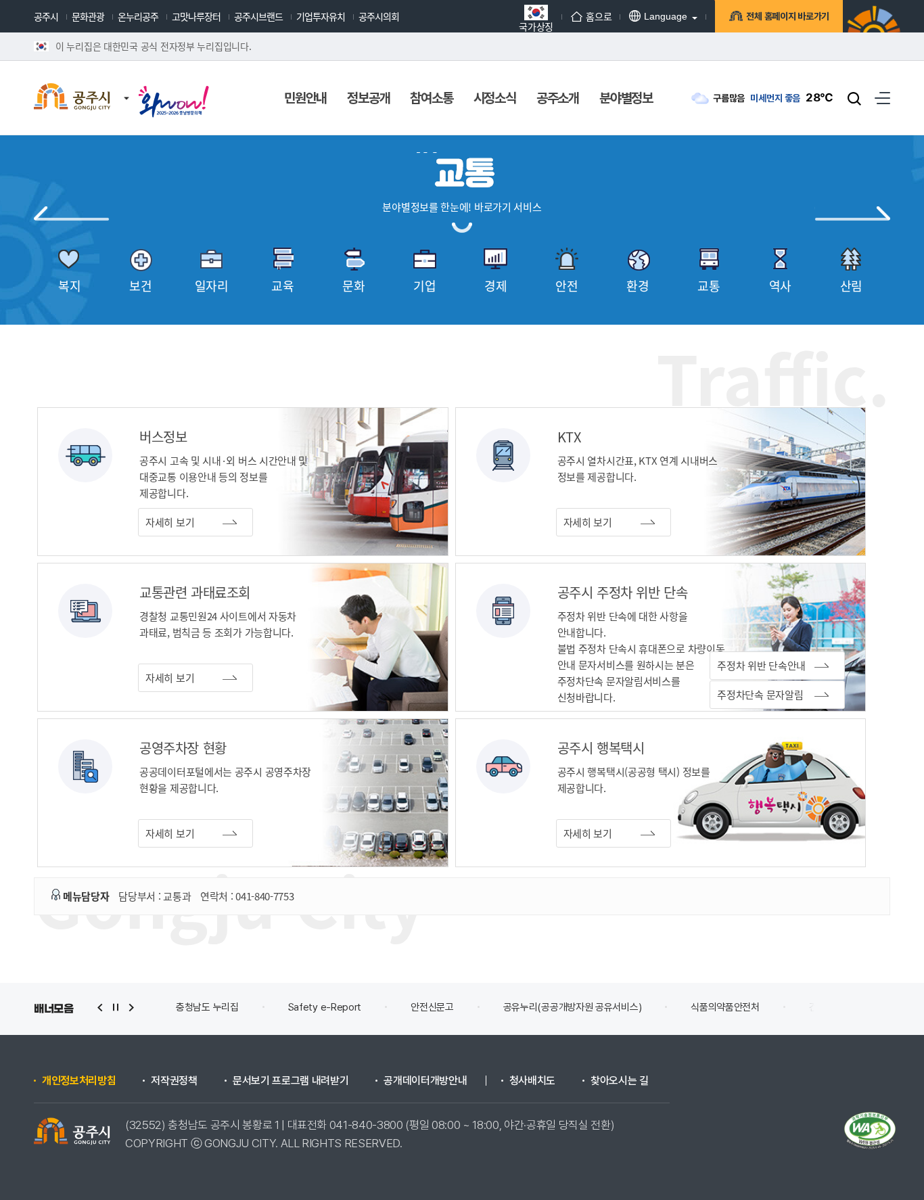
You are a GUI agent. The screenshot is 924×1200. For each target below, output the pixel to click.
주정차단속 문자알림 (760, 694)
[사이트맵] (882, 98)
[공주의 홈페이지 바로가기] (126, 84)
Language (665, 16)
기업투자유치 (320, 16)
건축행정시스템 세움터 (853, 1007)
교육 (72, 213)
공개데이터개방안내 (425, 1081)
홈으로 (598, 16)
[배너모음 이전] (100, 1007)
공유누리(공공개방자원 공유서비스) (572, 1007)
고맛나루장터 (196, 16)
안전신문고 (432, 1007)
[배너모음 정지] (115, 1007)
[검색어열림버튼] (854, 98)
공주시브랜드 (258, 16)
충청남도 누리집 (207, 1007)
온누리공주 (138, 16)
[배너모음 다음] (131, 1007)
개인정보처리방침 (79, 1081)
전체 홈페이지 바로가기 (787, 16)
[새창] (174, 89)
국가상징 (536, 25)
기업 (852, 213)
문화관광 (88, 16)
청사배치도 (532, 1081)
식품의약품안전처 (725, 1007)
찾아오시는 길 (620, 1081)
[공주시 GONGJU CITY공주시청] (72, 98)
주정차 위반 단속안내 (761, 665)
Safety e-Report (325, 1007)
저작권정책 (174, 1081)
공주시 (46, 16)
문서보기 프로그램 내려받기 (291, 1081)
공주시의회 (379, 16)
